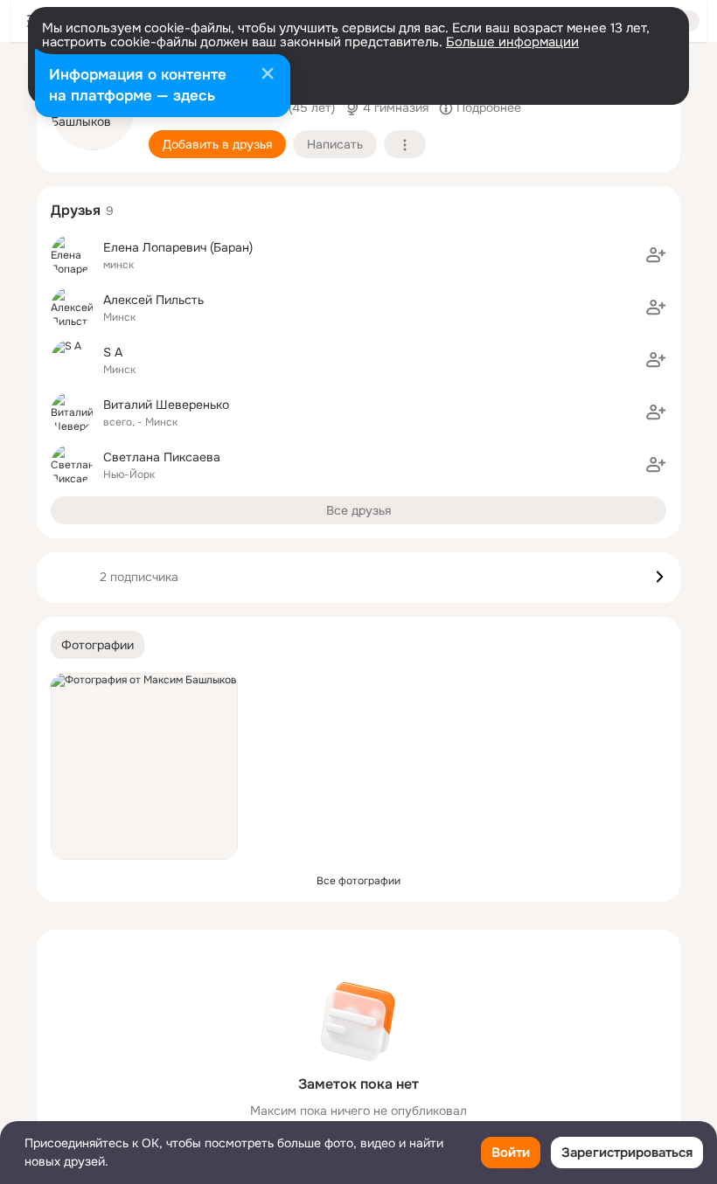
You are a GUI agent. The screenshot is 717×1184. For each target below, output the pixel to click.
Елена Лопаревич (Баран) (178, 247)
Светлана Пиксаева (161, 457)
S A (112, 352)
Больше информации (512, 42)
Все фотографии (358, 881)
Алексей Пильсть (153, 300)
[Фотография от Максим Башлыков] (144, 766)
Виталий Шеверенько (166, 404)
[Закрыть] (267, 75)
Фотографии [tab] (97, 645)
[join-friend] (655, 255)
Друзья (76, 210)
